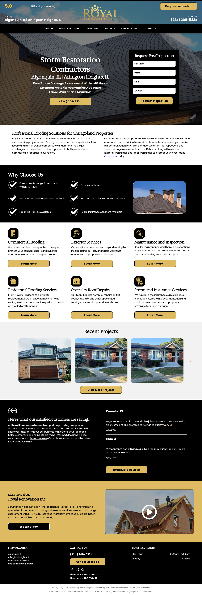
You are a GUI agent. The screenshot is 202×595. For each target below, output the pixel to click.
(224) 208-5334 (184, 20)
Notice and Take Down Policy (116, 587)
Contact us (110, 156)
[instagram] (77, 569)
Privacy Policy (57, 587)
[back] (11, 360)
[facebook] (72, 569)
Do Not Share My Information (77, 587)
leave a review (38, 438)
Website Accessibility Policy (139, 587)
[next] (190, 360)
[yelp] (82, 569)
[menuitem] (49, 28)
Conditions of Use (97, 587)
